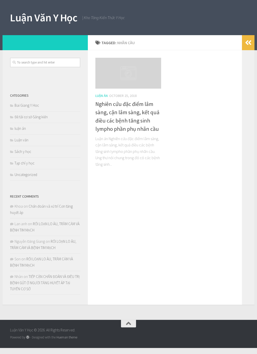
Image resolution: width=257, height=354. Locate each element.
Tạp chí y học (24, 163)
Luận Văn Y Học (43, 17)
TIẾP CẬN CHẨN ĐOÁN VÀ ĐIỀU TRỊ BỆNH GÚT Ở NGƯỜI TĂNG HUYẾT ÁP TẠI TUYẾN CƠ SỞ (45, 282)
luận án (101, 95)
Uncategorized (26, 174)
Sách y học (23, 151)
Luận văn (21, 140)
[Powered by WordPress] (27, 337)
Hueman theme (66, 337)
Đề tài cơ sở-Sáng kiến (31, 116)
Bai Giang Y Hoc (27, 105)
